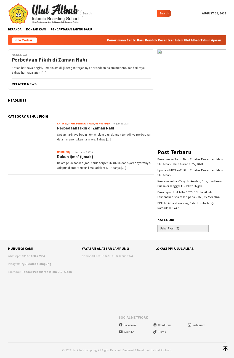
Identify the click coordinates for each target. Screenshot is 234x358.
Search (164, 13)
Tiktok (162, 332)
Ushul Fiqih (103, 123)
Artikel (62, 123)
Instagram (199, 325)
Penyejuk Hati (85, 123)
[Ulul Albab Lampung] (44, 13)
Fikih (71, 123)
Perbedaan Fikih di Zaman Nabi (49, 60)
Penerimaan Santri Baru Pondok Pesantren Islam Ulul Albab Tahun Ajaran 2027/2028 (168, 40)
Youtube (129, 332)
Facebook (130, 325)
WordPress (164, 325)
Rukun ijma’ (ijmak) (75, 156)
